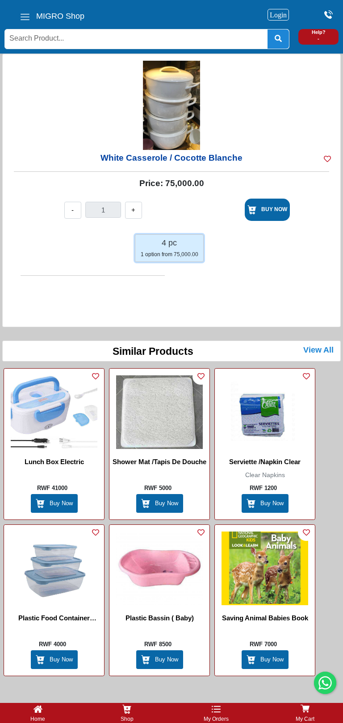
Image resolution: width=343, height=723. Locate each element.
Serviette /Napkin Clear (265, 461)
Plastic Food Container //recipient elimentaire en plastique (54, 619)
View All (318, 349)
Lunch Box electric (54, 461)
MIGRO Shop (60, 16)
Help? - (319, 35)
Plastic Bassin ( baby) (159, 618)
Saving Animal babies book (265, 618)
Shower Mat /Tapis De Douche (159, 461)
